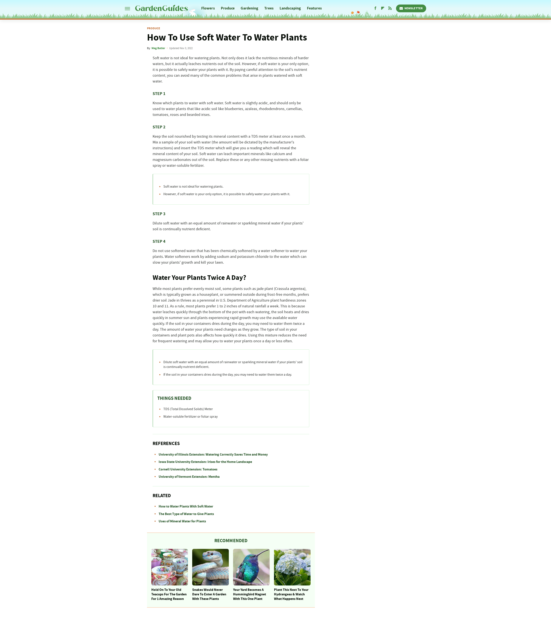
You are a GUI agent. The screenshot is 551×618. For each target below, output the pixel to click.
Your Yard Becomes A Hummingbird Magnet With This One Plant (249, 594)
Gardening (249, 8)
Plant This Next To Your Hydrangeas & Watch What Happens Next (291, 594)
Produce (228, 8)
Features (314, 8)
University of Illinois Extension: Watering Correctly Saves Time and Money (213, 454)
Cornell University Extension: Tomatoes (188, 469)
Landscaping (290, 8)
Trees (269, 8)
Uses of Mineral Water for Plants (182, 521)
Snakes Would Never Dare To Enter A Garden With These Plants (209, 594)
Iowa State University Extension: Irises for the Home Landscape (205, 462)
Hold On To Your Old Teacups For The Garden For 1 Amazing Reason (169, 594)
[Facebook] (375, 8)
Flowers (208, 8)
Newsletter (413, 8)
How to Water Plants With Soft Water (186, 506)
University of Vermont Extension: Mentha (189, 477)
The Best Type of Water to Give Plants (186, 514)
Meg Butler (158, 48)
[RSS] (390, 8)
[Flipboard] (383, 8)
